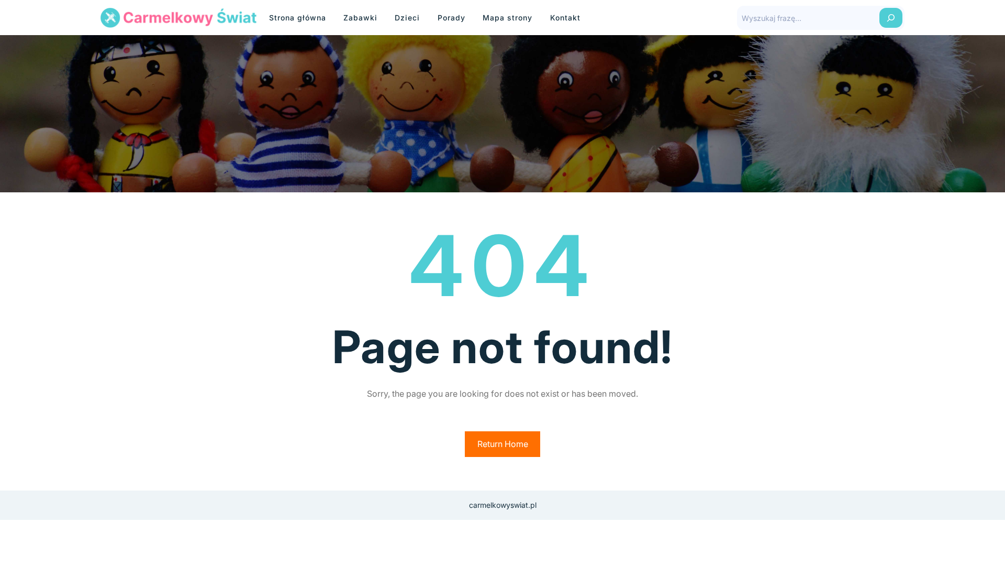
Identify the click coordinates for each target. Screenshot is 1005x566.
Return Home (502, 444)
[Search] (890, 18)
